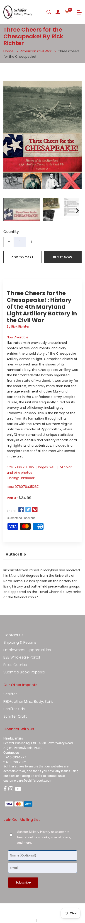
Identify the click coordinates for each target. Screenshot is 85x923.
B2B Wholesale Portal (21, 657)
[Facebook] (5, 789)
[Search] (48, 12)
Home (8, 51)
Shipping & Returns (19, 642)
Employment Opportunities (27, 650)
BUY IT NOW (62, 257)
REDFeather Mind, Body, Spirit (28, 701)
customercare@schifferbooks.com (27, 780)
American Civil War (35, 51)
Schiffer (10, 694)
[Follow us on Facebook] (21, 509)
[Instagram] (10, 789)
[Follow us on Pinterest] (35, 509)
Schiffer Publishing (54, 911)
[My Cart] (67, 12)
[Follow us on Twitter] (28, 509)
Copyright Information (53, 920)
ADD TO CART (22, 257)
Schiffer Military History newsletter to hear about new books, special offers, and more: (44, 837)
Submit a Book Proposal (24, 672)
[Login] (58, 12)
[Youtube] (18, 789)
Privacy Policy (26, 920)
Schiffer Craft (15, 716)
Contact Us (13, 635)
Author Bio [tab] (16, 554)
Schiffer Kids (14, 709)
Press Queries (15, 665)
